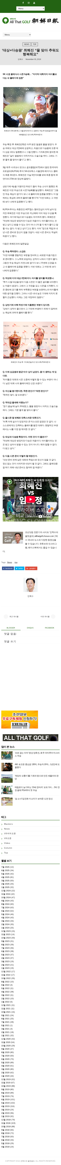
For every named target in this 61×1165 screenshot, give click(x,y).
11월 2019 (5, 1082)
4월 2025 (5, 877)
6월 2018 (5, 1140)
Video (7, 843)
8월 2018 (5, 1133)
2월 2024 (5, 924)
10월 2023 (6, 938)
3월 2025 (5, 880)
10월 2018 (6, 1126)
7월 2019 (5, 1096)
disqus (30, 628)
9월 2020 (5, 1049)
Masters (8, 824)
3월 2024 (5, 921)
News (26, 44)
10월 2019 (6, 1086)
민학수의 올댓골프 (28, 1161)
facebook (8, 568)
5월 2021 (5, 1025)
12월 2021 (6, 1005)
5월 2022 (5, 988)
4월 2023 (5, 958)
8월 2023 (5, 944)
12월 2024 (6, 890)
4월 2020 (5, 1066)
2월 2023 (5, 965)
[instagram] (29, 3)
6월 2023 (5, 951)
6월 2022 (5, 985)
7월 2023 (5, 948)
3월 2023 (5, 961)
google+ (32, 568)
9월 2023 (5, 941)
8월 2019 (5, 1093)
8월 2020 (5, 1052)
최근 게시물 (14, 617)
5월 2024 (5, 914)
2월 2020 (5, 1072)
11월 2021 (5, 1008)
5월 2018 (5, 1143)
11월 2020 (5, 1042)
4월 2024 (5, 917)
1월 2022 (5, 1002)
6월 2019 (5, 1099)
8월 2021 (5, 1018)
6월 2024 (5, 911)
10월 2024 (6, 897)
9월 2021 (5, 1015)
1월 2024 (5, 928)
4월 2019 (5, 1106)
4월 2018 (5, 1147)
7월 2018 (5, 1136)
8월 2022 (5, 982)
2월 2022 (5, 998)
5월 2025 (5, 874)
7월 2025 (5, 867)
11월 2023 (5, 934)
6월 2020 (5, 1059)
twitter (20, 568)
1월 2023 (5, 968)
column (8, 848)
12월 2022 (6, 971)
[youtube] (34, 3)
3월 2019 (5, 1110)
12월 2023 (6, 931)
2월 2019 (5, 1113)
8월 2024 (5, 904)
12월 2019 (6, 1079)
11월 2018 (5, 1123)
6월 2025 (5, 870)
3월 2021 (5, 1029)
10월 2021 (6, 1012)
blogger (11, 628)
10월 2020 (6, 1046)
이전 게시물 (45, 617)
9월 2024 (5, 901)
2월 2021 (5, 1032)
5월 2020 (5, 1062)
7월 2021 (5, 1022)
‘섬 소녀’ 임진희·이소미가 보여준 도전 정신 (34, 798)
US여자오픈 (10, 833)
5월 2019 (5, 1103)
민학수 (20, 59)
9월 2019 (5, 1089)
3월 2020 (5, 1069)
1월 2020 (5, 1076)
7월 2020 (5, 1056)
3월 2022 (5, 995)
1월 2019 (5, 1116)
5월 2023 (5, 954)
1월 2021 (5, 1035)
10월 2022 (6, 978)
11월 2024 (5, 894)
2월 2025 (5, 884)
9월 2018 (5, 1130)
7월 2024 (5, 907)
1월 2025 (5, 887)
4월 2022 (5, 992)
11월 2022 (5, 975)
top (34, 44)
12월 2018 (6, 1120)
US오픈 (8, 838)
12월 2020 (6, 1039)
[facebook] (23, 3)
